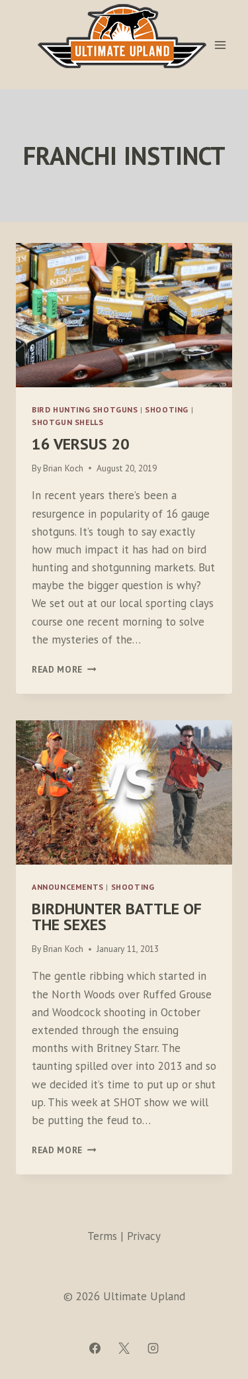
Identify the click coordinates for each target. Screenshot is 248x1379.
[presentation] (124, 315)
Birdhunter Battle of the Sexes (117, 916)
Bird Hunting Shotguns (85, 409)
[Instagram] (153, 1348)
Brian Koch (63, 468)
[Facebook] (94, 1348)
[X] (124, 1348)
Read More (64, 669)
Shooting (166, 409)
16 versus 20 (81, 444)
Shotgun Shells (67, 422)
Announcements (68, 887)
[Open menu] (220, 44)
